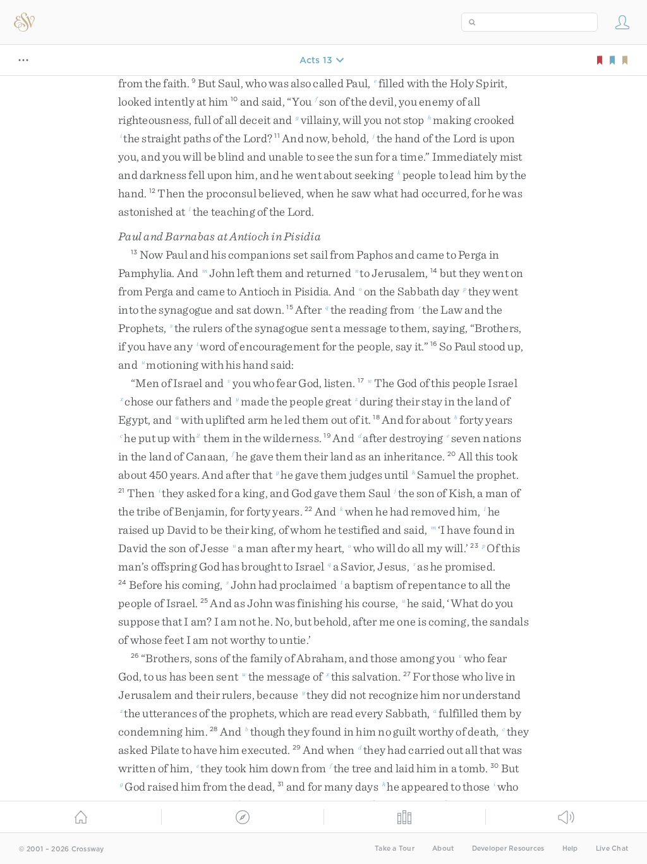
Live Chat (612, 848)
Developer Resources (508, 848)
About (443, 848)
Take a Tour (394, 848)
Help (570, 848)
